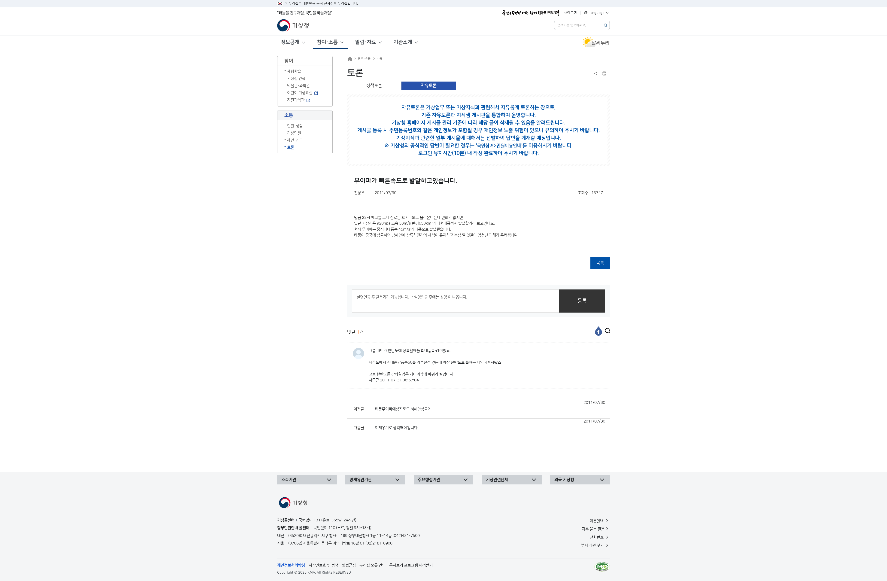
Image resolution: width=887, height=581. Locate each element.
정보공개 (290, 42)
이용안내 (597, 521)
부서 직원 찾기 (592, 545)
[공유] (595, 73)
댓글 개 (355, 332)
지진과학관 (295, 100)
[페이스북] (598, 331)
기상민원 (294, 133)
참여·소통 (327, 42)
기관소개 (403, 42)
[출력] (604, 73)
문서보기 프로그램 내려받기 (411, 565)
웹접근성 (349, 565)
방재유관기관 (360, 480)
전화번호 (597, 537)
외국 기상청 (564, 480)
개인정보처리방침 (291, 565)
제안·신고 (295, 140)
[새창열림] (596, 42)
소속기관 (288, 480)
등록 (582, 301)
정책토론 (374, 85)
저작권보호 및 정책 (323, 565)
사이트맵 (570, 13)
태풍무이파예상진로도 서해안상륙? (490, 406)
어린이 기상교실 (299, 93)
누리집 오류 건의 (372, 565)
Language (596, 13)
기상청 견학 (296, 78)
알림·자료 (365, 42)
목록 (600, 262)
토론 (290, 147)
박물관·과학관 (298, 86)
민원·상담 (295, 126)
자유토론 (429, 85)
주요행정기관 (429, 480)
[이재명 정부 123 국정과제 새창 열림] (531, 13)
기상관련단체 (497, 480)
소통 (379, 58)
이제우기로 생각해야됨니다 (490, 424)
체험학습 (294, 71)
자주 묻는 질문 (593, 529)
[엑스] (606, 331)
